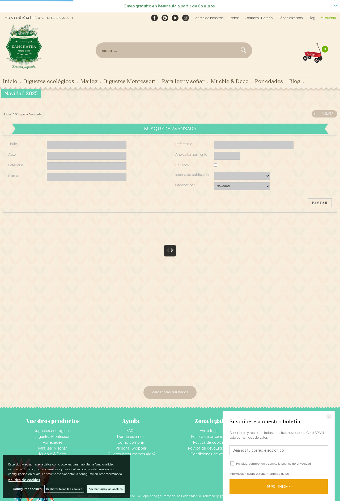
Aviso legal (209, 431)
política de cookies (24, 480)
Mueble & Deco (52, 454)
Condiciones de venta (209, 454)
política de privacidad (296, 463)
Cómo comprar (130, 442)
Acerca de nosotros (208, 18)
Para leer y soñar (52, 448)
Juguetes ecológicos (52, 431)
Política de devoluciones (209, 448)
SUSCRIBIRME (279, 487)
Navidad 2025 (21, 93)
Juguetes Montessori (130, 81)
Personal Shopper (131, 448)
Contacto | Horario (259, 18)
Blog (311, 18)
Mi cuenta (328, 18)
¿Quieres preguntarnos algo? (131, 454)
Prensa (234, 18)
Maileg (88, 81)
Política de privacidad (209, 436)
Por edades (52, 442)
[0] (313, 51)
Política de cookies (209, 442)
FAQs (130, 431)
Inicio (10, 81)
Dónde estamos (290, 18)
